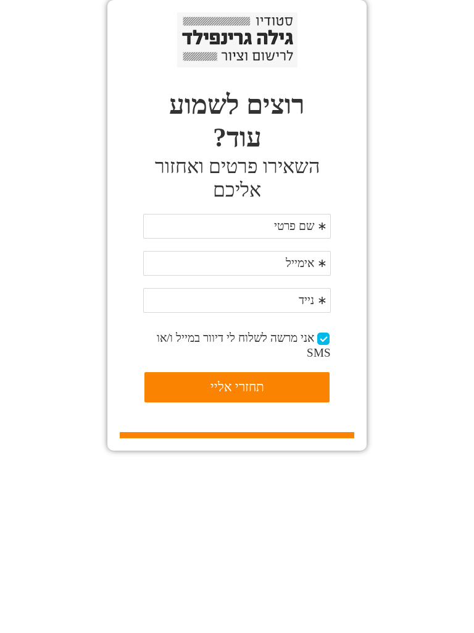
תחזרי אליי (237, 387)
